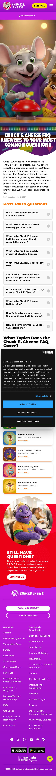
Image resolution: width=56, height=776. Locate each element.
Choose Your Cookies (26, 413)
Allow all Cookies (28, 404)
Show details (42, 396)
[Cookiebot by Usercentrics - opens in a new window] (41, 352)
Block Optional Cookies (28, 421)
